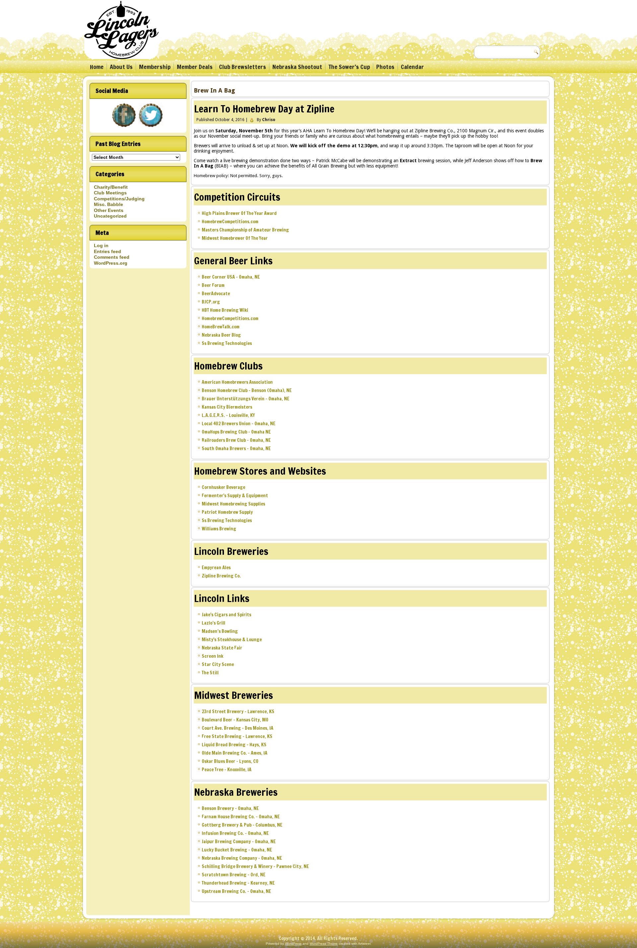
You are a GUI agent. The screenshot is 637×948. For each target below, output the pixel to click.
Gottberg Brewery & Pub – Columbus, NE (242, 825)
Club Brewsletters (242, 66)
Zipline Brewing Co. (221, 576)
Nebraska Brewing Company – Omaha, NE (242, 858)
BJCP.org (211, 302)
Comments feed (111, 257)
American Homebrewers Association (237, 382)
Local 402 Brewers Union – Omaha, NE (238, 423)
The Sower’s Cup (349, 66)
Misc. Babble (108, 204)
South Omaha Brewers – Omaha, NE (236, 448)
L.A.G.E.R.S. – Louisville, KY (228, 415)
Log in (101, 245)
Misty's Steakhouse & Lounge (232, 639)
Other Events (108, 210)
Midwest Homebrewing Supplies (233, 504)
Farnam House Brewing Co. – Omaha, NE (241, 816)
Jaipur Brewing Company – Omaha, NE (239, 841)
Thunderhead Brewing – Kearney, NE (238, 883)
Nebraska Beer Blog (221, 335)
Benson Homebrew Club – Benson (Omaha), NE (247, 390)
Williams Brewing (219, 528)
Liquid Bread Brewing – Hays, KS (234, 744)
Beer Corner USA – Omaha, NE (231, 277)
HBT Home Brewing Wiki (225, 310)
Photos (385, 66)
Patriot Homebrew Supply (227, 512)
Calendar (412, 66)
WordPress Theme (324, 943)
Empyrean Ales (216, 567)
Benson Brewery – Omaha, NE (230, 808)
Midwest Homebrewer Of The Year (235, 238)
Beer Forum (213, 285)
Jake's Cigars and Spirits (226, 614)
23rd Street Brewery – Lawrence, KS (238, 711)
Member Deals (195, 66)
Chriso (268, 119)
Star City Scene (218, 664)
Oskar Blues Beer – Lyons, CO (230, 761)
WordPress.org (110, 263)
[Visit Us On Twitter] (151, 127)
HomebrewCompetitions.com (230, 221)
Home (97, 66)
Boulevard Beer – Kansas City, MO (235, 719)
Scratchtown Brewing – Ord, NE (233, 874)
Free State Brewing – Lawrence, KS (237, 736)
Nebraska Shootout (297, 66)
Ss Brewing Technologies (227, 343)
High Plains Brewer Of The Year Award (239, 213)
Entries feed (107, 251)
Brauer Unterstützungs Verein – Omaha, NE (245, 398)
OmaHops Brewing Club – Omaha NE (236, 432)
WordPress (293, 943)
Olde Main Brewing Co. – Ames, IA (234, 753)
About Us (121, 66)
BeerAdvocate (216, 293)
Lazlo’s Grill (213, 623)
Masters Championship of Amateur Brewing (245, 230)
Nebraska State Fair (222, 647)
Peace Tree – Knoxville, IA (226, 769)
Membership (155, 66)
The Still (210, 672)
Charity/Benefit (111, 187)
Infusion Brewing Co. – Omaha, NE (235, 833)
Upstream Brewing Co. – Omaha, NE (236, 891)
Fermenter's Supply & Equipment (235, 495)
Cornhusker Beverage (223, 487)
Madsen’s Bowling (220, 631)
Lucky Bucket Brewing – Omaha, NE (237, 849)
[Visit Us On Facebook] (124, 127)
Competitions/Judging (119, 198)
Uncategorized (110, 216)
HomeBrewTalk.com (221, 326)
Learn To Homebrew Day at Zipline (264, 109)
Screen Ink (212, 656)
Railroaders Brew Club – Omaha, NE (236, 440)
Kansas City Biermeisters (227, 407)
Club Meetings (110, 192)
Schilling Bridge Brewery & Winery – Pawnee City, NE (255, 866)
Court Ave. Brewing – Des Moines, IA (237, 728)
